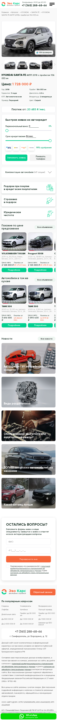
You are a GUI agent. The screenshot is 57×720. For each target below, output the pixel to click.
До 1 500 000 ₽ (44, 619)
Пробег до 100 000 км (46, 614)
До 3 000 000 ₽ (26, 624)
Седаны (5, 606)
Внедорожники (45, 606)
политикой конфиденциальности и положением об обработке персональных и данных (30, 568)
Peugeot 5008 (35, 253)
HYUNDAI (25, 12)
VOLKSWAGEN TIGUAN (13, 253)
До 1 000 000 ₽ (26, 619)
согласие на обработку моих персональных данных (29, 574)
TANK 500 (7, 306)
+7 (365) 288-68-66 (34, 5)
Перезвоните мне (28, 559)
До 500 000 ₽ (7, 619)
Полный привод (45, 610)
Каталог (15, 12)
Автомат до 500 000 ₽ (45, 624)
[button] (54, 64)
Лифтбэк (5, 610)
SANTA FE (35, 12)
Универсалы (25, 606)
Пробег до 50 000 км (28, 614)
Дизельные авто (9, 614)
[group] (28, 39)
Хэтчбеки (24, 610)
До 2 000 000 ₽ (8, 624)
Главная (5, 12)
